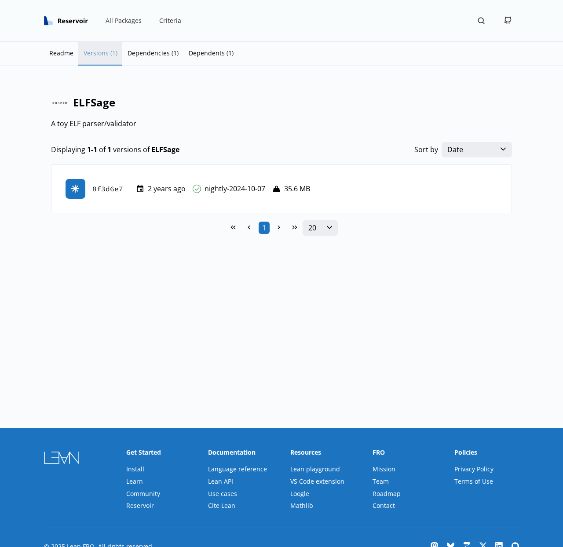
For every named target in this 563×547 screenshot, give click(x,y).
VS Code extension (317, 481)
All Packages (124, 20)
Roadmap (387, 493)
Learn (134, 481)
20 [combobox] (312, 228)
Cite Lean (221, 505)
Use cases (222, 493)
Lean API (220, 481)
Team (381, 481)
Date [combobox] (455, 150)
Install (135, 469)
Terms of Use (473, 481)
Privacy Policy (474, 469)
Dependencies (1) (153, 53)
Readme (61, 53)
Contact (384, 505)
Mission (384, 469)
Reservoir (140, 505)
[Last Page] (294, 228)
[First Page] (233, 228)
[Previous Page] (249, 228)
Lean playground (315, 469)
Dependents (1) (211, 53)
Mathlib (301, 505)
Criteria (170, 20)
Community (143, 493)
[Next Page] (278, 228)
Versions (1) (100, 53)
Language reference (237, 469)
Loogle (299, 493)
